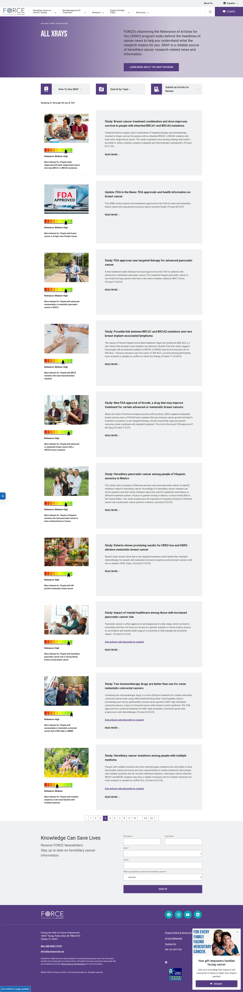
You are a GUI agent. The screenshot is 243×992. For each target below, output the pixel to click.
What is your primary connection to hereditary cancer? (145, 872)
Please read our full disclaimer (73, 964)
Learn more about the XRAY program (151, 67)
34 (145, 818)
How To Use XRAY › (70, 89)
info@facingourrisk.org (52, 951)
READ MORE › (112, 154)
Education (45, 23)
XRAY (52, 23)
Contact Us (170, 944)
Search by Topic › (120, 89)
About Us (208, 3)
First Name (128, 836)
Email (126, 860)
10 (134, 818)
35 (151, 818)
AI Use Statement (173, 938)
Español (231, 3)
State (126, 848)
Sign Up (163, 889)
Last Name (169, 836)
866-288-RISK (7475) (51, 946)
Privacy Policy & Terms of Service (182, 933)
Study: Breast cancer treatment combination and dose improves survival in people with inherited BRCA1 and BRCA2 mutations (146, 123)
